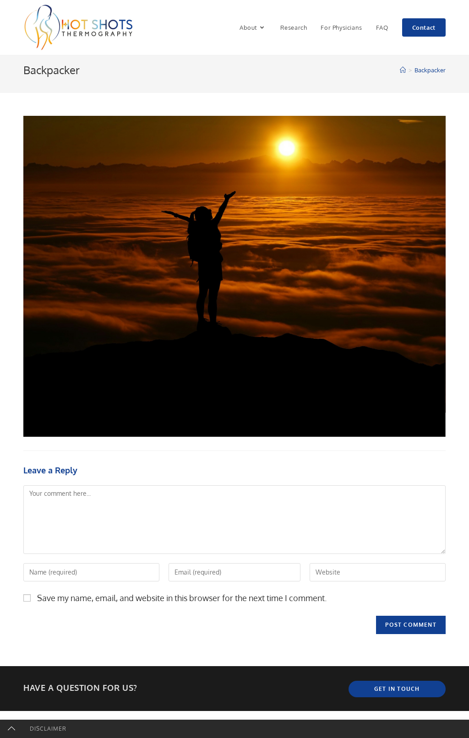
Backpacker (430, 70)
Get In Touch (397, 688)
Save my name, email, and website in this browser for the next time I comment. (182, 598)
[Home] (403, 70)
